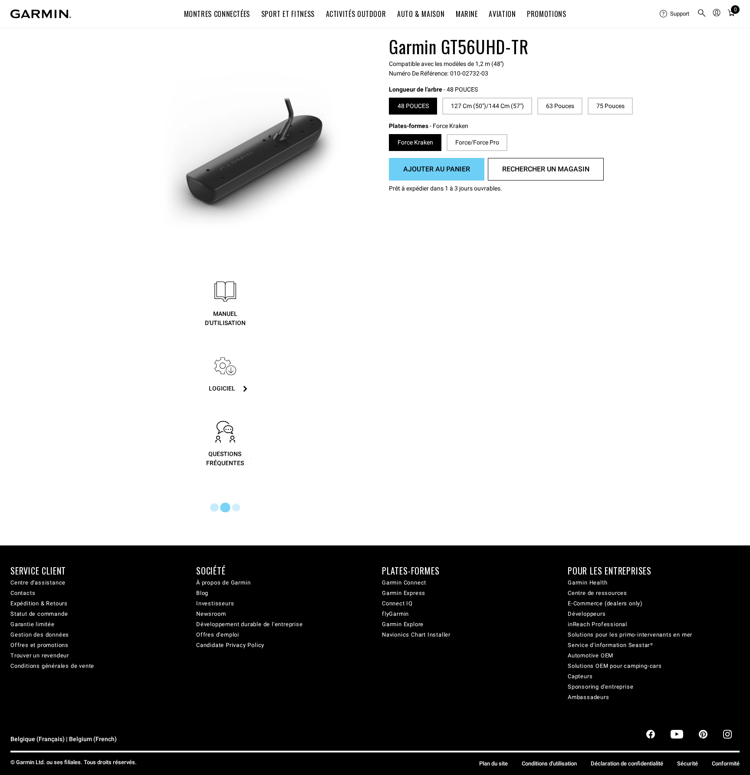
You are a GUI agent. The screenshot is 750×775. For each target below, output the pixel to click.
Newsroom (211, 614)
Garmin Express (403, 593)
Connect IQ (397, 603)
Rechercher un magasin (545, 169)
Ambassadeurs (588, 697)
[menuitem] (675, 14)
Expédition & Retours (39, 603)
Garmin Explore (403, 624)
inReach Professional (597, 624)
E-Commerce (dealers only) (605, 603)
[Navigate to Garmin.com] (40, 14)
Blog (202, 593)
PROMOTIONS (546, 14)
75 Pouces (610, 105)
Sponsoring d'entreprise (600, 686)
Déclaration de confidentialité (627, 763)
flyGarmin (395, 614)
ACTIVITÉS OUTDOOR (356, 14)
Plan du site (493, 763)
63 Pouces (560, 105)
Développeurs (587, 614)
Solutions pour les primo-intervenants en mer (630, 634)
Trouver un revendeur (39, 655)
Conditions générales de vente (52, 666)
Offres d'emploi (217, 634)
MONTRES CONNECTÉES (217, 14)
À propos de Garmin (223, 582)
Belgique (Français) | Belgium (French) (63, 739)
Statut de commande (39, 614)
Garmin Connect (404, 582)
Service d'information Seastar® (610, 645)
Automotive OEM (590, 655)
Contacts (22, 593)
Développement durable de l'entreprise (249, 624)
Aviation (502, 14)
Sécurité (687, 763)
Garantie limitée (32, 624)
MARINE (467, 14)
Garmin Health (587, 582)
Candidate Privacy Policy (230, 645)
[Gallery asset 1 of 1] (250, 140)
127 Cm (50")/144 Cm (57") (487, 105)
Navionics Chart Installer (416, 634)
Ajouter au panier (436, 169)
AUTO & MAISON (420, 14)
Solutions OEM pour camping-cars (615, 666)
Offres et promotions (39, 645)
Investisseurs (215, 603)
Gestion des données (39, 634)
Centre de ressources (597, 593)
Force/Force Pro (477, 142)
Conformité (726, 763)
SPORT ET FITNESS (288, 14)
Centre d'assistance (38, 582)
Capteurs (580, 676)
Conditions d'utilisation (549, 763)
